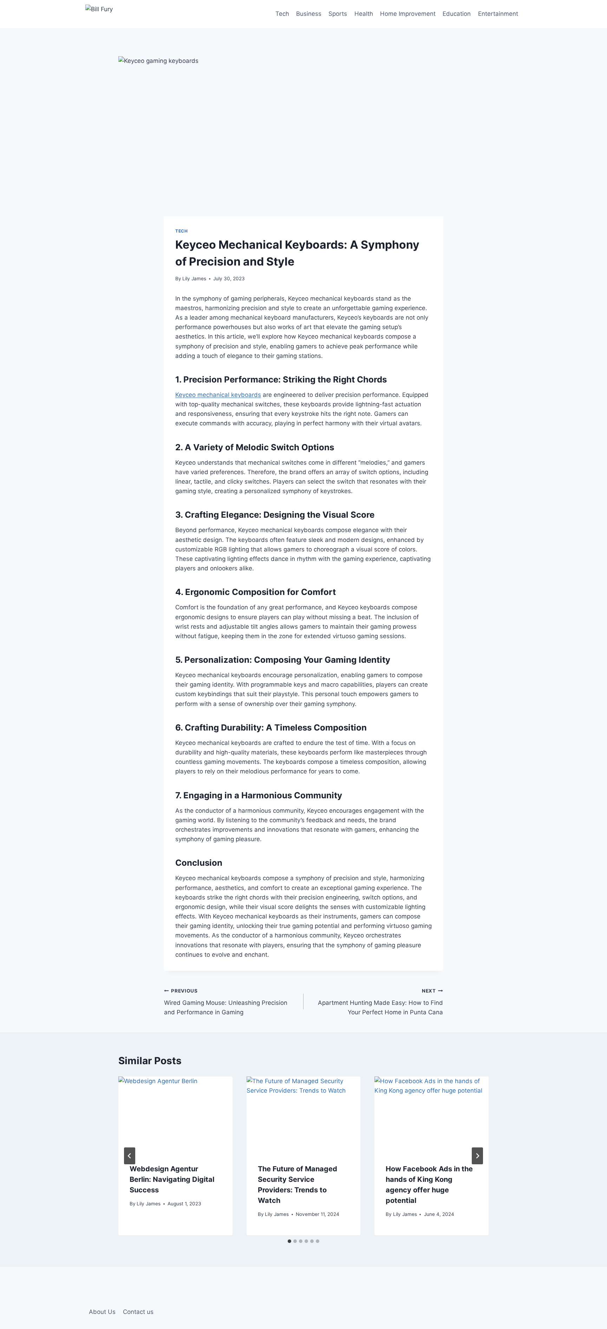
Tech (282, 13)
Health (363, 13)
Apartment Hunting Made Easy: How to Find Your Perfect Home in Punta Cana (380, 1002)
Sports (337, 13)
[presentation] (175, 1114)
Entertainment (498, 13)
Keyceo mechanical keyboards (218, 394)
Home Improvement (408, 13)
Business (308, 13)
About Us (102, 1311)
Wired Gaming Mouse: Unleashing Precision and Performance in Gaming (225, 1002)
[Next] (477, 1155)
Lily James (194, 278)
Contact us (138, 1311)
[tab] (289, 1241)
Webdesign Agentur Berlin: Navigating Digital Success (172, 1179)
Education (457, 13)
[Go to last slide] (129, 1155)
